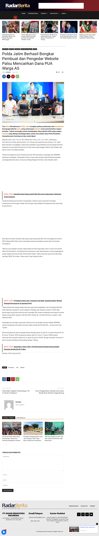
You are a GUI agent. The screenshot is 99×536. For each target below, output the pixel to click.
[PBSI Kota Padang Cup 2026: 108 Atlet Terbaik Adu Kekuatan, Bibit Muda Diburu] (54, 428)
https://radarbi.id (20, 404)
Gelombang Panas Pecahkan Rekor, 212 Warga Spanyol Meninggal (8, 37)
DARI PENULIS (20, 418)
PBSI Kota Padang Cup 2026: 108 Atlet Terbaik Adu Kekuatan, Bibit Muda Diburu (54, 438)
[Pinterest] (13, 76)
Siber (7, 126)
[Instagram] (83, 514)
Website (22, 367)
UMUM (34, 49)
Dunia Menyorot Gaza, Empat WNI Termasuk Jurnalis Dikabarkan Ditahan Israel (28, 37)
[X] (8, 76)
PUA (17, 367)
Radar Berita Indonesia (26, 49)
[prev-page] (3, 444)
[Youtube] (91, 514)
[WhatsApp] (17, 76)
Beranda (4, 46)
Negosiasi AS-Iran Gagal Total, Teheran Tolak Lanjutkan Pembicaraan (87, 36)
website (37, 129)
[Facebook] (4, 76)
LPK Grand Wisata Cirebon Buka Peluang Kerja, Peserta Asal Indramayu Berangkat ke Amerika (11, 438)
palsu (19, 129)
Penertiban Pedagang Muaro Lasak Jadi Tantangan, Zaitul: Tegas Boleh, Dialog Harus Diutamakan (33, 438)
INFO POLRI (12, 46)
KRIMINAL (17, 49)
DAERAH (11, 49)
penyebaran (59, 126)
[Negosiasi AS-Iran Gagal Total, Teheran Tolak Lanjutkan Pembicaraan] (88, 27)
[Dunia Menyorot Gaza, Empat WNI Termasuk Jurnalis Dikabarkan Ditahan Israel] (30, 27)
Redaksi (8, 72)
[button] (15, 17)
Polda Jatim (25, 126)
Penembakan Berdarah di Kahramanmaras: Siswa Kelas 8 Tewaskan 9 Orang (49, 37)
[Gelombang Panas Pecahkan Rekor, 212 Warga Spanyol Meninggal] (11, 27)
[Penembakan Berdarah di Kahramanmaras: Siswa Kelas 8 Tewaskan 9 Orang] (49, 27)
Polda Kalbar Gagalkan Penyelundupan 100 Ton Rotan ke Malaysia (15, 392)
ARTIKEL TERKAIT (8, 418)
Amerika (5, 134)
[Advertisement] (61, 6)
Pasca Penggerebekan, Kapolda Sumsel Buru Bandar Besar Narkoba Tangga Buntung (49, 392)
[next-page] (6, 444)
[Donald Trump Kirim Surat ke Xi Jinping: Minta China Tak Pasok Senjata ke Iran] (69, 27)
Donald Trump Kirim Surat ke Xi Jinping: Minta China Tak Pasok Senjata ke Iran (68, 36)
